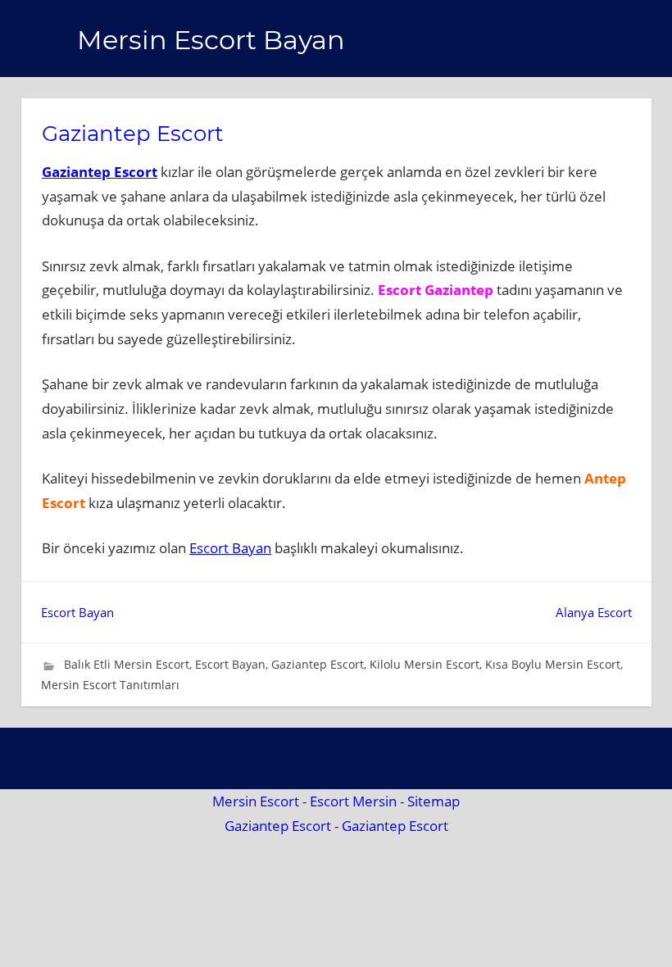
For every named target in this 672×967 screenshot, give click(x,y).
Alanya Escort (594, 612)
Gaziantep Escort (99, 171)
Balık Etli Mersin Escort (126, 664)
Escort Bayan (230, 547)
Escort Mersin (353, 801)
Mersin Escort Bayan (211, 40)
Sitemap (433, 801)
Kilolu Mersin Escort (424, 664)
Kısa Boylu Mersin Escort (552, 664)
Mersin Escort (255, 801)
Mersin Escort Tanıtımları (110, 684)
